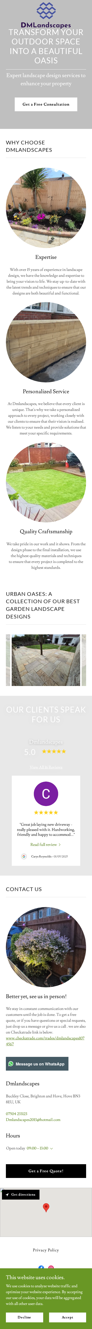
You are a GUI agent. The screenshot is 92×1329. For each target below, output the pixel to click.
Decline (24, 1317)
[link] (46, 4)
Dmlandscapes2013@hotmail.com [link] (33, 1119)
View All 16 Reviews (46, 767)
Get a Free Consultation (46, 104)
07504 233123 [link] (16, 1113)
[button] (51, 1149)
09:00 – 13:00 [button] (37, 1148)
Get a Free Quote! (46, 1171)
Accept (67, 1317)
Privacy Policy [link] (46, 1250)
